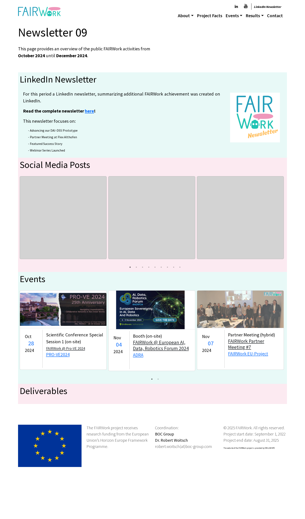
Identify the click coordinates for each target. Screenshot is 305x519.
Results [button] (253, 15)
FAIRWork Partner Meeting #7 (246, 344)
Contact (275, 15)
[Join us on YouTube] (246, 6)
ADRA (138, 355)
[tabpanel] (63, 217)
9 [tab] (180, 267)
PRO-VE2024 (58, 354)
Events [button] (232, 15)
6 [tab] (161, 267)
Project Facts (209, 15)
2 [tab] (136, 267)
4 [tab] (149, 267)
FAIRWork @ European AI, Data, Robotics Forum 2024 (161, 345)
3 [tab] (142, 267)
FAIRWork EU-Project (248, 354)
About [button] (184, 15)
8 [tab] (174, 267)
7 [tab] (167, 267)
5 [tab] (155, 267)
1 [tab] (130, 267)
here (89, 111)
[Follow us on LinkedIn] (236, 7)
